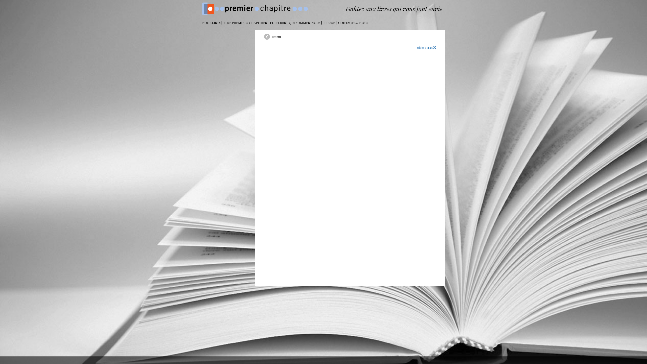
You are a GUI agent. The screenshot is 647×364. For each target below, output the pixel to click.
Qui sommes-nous (304, 22)
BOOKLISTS (211, 22)
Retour (276, 37)
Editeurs (278, 22)
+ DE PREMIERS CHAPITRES (245, 22)
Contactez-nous (353, 22)
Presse (329, 22)
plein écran (425, 48)
